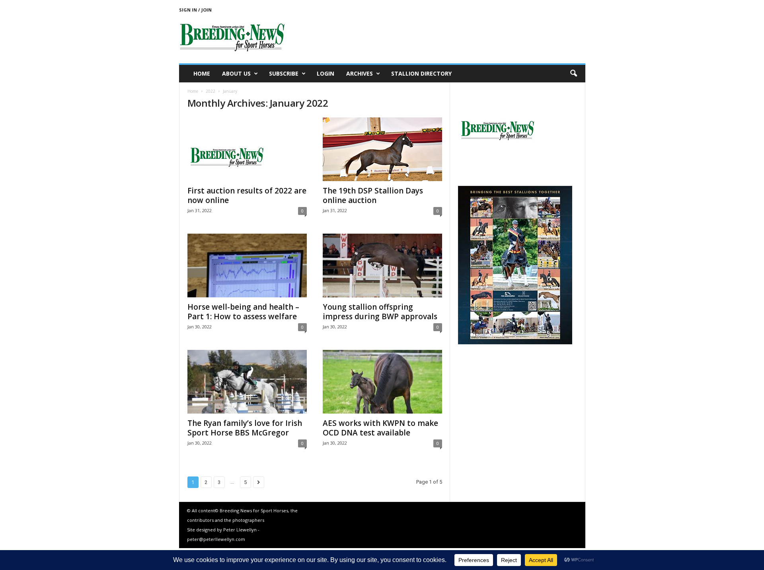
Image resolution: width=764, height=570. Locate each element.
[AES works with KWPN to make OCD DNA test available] (382, 382)
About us (236, 73)
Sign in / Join (195, 10)
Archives (359, 73)
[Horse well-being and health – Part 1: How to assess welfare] (247, 265)
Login (325, 73)
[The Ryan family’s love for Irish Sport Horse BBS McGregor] (247, 382)
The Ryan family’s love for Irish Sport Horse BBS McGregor (244, 428)
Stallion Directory (421, 73)
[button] (573, 73)
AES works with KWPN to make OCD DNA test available (380, 428)
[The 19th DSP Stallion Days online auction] (382, 149)
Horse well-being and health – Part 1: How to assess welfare (243, 312)
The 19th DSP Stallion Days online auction (373, 195)
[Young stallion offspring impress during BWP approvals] (382, 265)
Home (201, 73)
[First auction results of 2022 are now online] (247, 149)
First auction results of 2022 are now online (246, 195)
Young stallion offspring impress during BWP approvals (380, 312)
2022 (210, 91)
